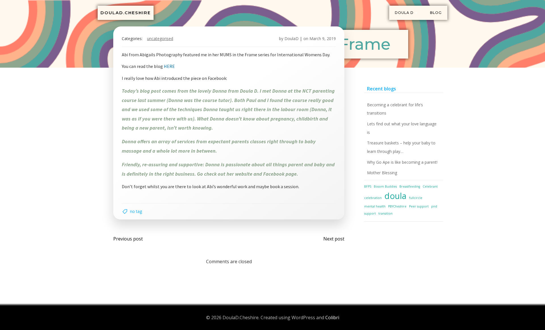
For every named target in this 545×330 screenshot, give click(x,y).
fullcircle (415, 198)
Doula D (404, 13)
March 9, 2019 (322, 38)
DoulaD (291, 38)
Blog (436, 13)
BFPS (367, 186)
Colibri (332, 317)
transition (385, 213)
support (370, 213)
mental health (374, 206)
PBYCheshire (397, 206)
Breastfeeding (409, 186)
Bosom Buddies (385, 186)
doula (395, 196)
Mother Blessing (382, 172)
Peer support (419, 206)
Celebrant (430, 186)
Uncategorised (160, 38)
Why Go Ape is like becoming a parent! (402, 162)
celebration (373, 198)
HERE (169, 66)
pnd (434, 206)
